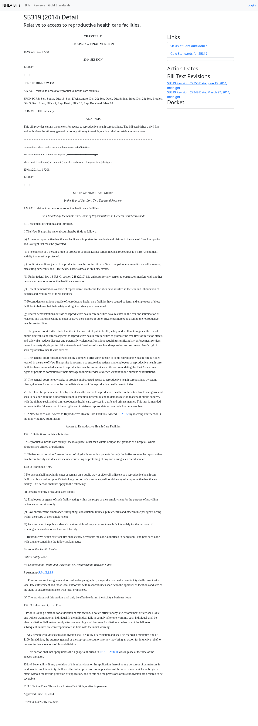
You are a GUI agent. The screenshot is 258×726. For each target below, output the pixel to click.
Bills (28, 5)
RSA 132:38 (45, 572)
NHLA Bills (11, 5)
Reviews (39, 5)
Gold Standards (59, 5)
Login (252, 5)
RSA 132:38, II (109, 652)
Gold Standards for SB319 (188, 54)
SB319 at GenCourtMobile (188, 46)
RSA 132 (123, 414)
